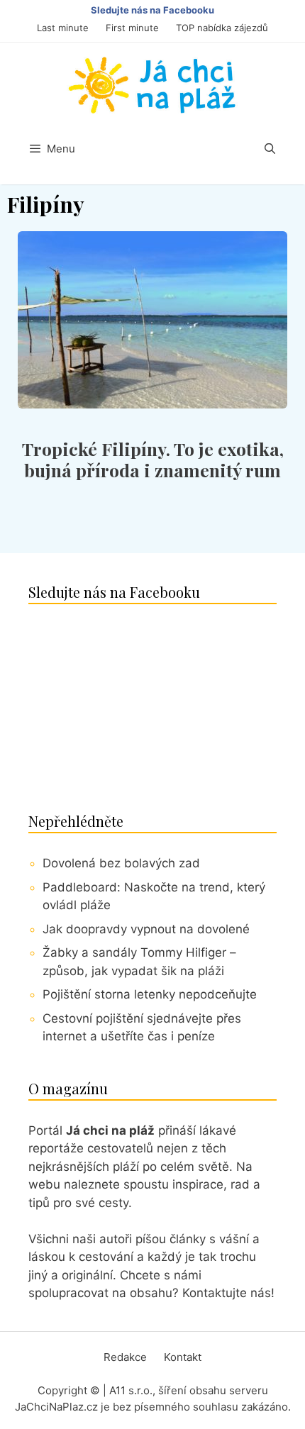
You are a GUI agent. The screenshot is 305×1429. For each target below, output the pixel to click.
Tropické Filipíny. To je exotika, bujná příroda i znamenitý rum (153, 459)
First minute (132, 27)
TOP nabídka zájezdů (222, 27)
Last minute (63, 27)
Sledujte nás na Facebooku (152, 10)
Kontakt (182, 1357)
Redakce (125, 1357)
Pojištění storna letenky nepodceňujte (150, 994)
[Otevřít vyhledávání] (270, 149)
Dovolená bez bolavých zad (121, 863)
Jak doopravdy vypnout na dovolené (146, 929)
